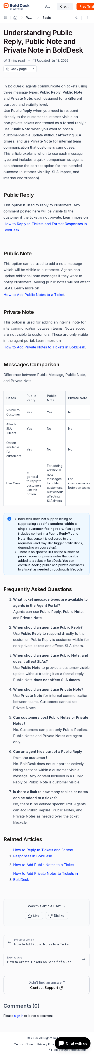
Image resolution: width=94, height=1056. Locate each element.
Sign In (18, 1016)
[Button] (57, 915)
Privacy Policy (46, 1044)
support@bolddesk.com (70, 1049)
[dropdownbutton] (33, 68)
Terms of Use (23, 1044)
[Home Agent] (15, 18)
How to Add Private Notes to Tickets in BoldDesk (44, 347)
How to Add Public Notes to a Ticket (33, 294)
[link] (46, 942)
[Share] (76, 17)
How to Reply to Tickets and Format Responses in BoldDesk (45, 227)
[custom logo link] (16, 6)
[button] (87, 17)
